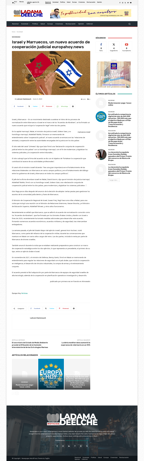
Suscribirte (126, 43)
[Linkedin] (69, 446)
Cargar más (113, 180)
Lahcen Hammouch (24, 99)
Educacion (77, 372)
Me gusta (101, 43)
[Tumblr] (81, 446)
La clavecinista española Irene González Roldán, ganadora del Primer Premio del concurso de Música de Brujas (120, 156)
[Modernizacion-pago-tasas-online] (25, 374)
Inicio (13, 32)
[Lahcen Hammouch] (13, 99)
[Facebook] (120, 2)
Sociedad (20, 32)
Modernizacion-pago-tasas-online (25, 386)
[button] (129, 24)
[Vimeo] (128, 2)
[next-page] (17, 393)
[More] (73, 106)
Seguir (113, 43)
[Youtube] (130, 2)
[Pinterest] (75, 446)
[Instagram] (122, 2)
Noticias (24, 293)
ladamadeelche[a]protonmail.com (77, 440)
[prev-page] (13, 393)
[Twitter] (125, 2)
